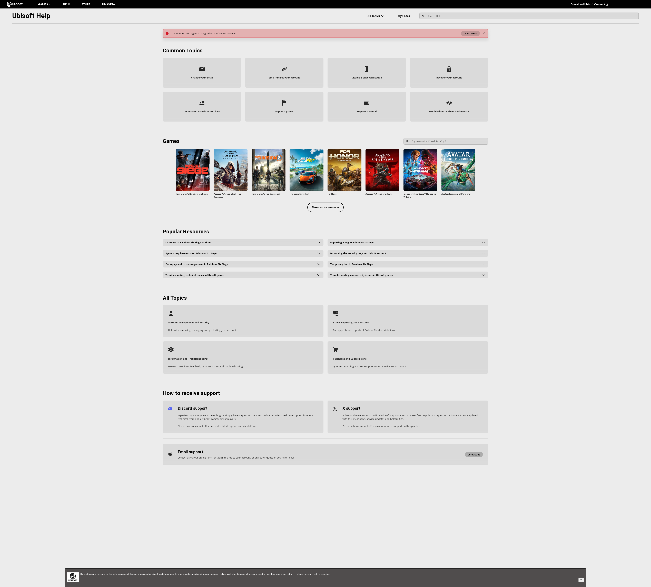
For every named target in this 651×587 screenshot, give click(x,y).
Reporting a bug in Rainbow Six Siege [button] (351, 242)
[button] (470, 33)
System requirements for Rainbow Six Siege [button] (190, 253)
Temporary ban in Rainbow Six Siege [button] (351, 264)
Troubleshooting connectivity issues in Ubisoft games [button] (361, 274)
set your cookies (322, 574)
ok (581, 580)
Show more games (324, 207)
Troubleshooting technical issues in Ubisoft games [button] (194, 274)
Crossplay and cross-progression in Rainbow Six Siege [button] (196, 264)
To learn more (302, 574)
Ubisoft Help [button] (31, 16)
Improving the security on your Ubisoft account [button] (358, 253)
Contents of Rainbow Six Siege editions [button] (188, 242)
